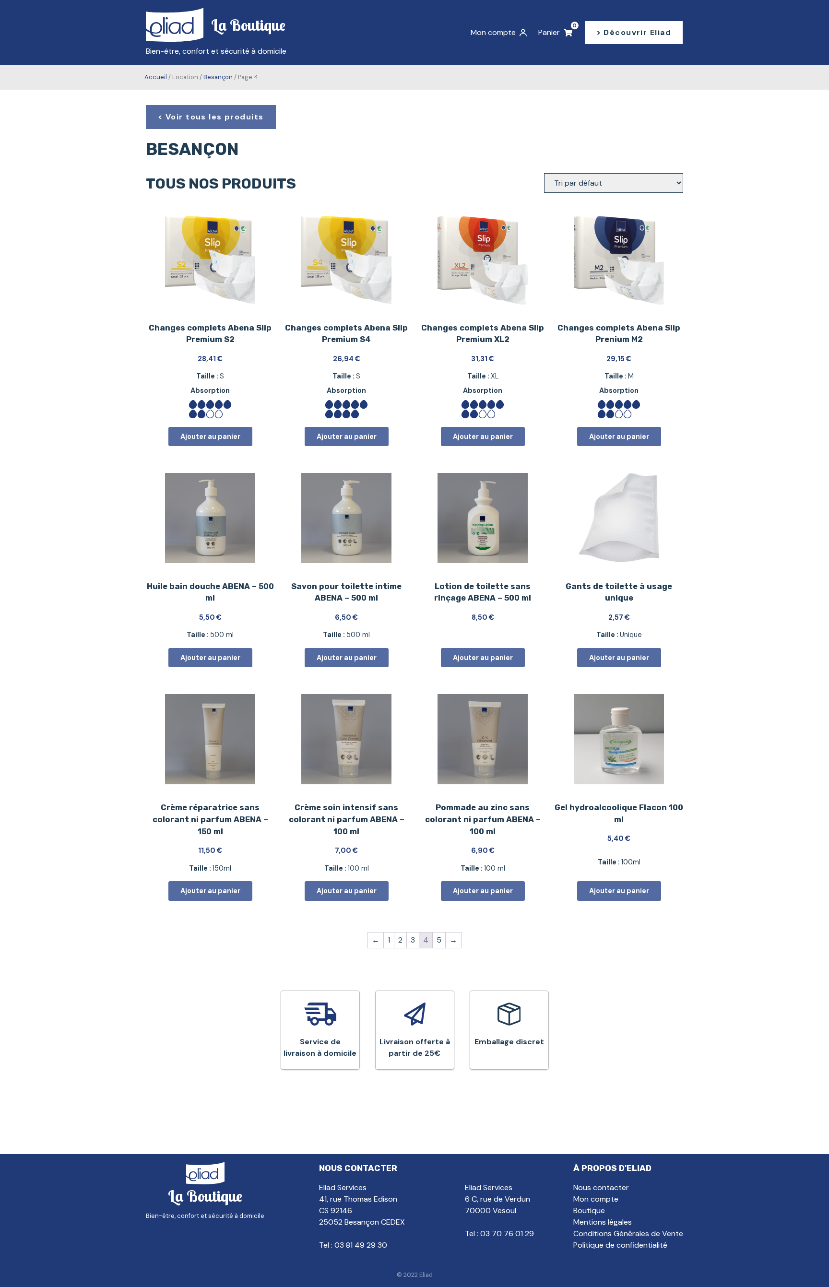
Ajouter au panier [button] (210, 436)
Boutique (589, 1210)
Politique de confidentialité (620, 1245)
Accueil (155, 77)
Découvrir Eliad (637, 32)
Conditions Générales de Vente (628, 1233)
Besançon (218, 77)
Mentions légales (602, 1222)
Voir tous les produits (215, 117)
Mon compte (595, 1199)
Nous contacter (601, 1187)
